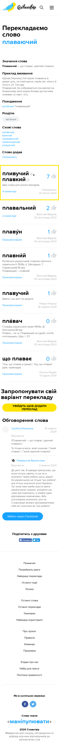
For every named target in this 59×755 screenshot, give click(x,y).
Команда (29, 644)
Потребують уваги (29, 569)
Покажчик (29, 563)
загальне (11, 119)
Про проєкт (29, 631)
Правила (29, 637)
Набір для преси (29, 668)
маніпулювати (29, 722)
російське (8, 106)
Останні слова (29, 600)
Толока (29, 589)
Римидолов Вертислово (31, 460)
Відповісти (17, 435)
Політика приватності (29, 674)
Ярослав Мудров (47, 214)
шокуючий (8, 145)
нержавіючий (10, 138)
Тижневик (29, 613)
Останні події (29, 582)
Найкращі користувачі (29, 619)
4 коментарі (9, 191)
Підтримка (29, 650)
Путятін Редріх (48, 372)
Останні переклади (29, 606)
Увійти (22, 516)
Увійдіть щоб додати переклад (29, 408)
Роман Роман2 (48, 303)
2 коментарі (9, 215)
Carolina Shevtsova (22, 428)
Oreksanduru (9, 156)
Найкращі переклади (29, 576)
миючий (7, 135)
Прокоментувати (12, 239)
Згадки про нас (29, 661)
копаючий (8, 132)
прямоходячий (11, 141)
